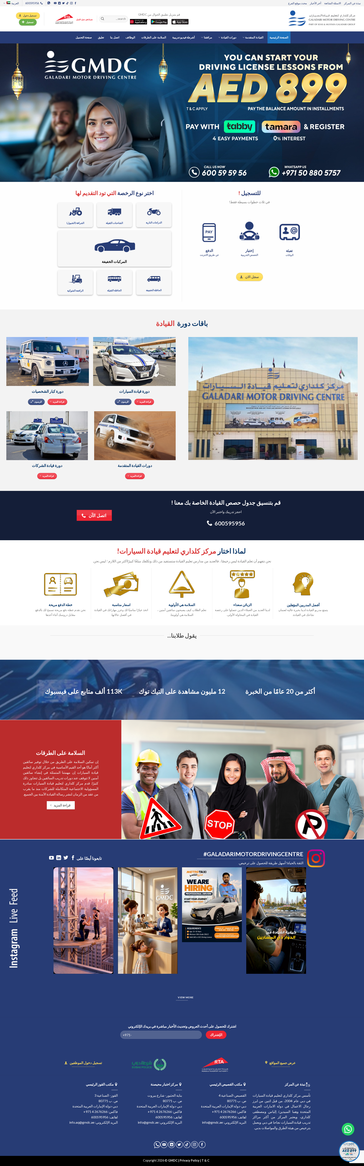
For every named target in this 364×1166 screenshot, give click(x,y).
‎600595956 (228, 1117)
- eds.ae (215, 1160)
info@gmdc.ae (212, 1122)
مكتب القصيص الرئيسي (226, 1084)
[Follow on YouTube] (55, 3)
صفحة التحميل (84, 37)
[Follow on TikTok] (67, 3)
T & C (206, 1160)
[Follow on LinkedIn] (59, 3)
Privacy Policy (189, 1160)
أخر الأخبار (315, 3)
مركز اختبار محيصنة (164, 1084)
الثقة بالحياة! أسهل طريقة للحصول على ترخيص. (270, 863)
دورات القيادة (228, 37)
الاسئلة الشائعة (332, 3)
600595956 (164, 1117)
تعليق (101, 37)
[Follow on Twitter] (63, 3)
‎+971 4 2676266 (224, 1112)
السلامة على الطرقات (153, 37)
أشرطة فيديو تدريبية (183, 37)
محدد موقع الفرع (297, 3)
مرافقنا (208, 37)
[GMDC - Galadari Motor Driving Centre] (323, 19)
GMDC (173, 1160)
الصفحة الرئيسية (279, 37)
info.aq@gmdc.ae (81, 1122)
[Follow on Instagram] (71, 3)
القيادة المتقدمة (254, 37)
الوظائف (130, 37)
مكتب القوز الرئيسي (100, 1084)
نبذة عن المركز (352, 3)
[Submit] (102, 19)
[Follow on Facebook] (75, 3)
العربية (15, 3)
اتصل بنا (114, 37)
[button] (349, 1129)
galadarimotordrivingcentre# (253, 853)
